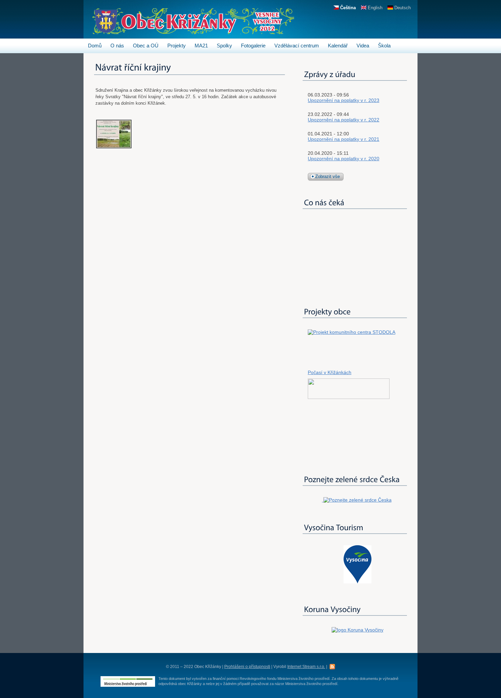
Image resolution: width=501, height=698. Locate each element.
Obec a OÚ (145, 45)
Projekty (176, 45)
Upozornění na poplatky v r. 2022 (343, 119)
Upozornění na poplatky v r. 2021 (343, 139)
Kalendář (338, 45)
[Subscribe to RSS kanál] (332, 666)
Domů (95, 45)
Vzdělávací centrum (296, 45)
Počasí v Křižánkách (329, 372)
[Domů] (193, 31)
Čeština (347, 7)
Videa (362, 45)
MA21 (201, 45)
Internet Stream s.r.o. (306, 666)
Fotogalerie (253, 45)
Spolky (224, 45)
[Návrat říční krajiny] (114, 146)
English (374, 7)
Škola (384, 45)
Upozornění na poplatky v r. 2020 (343, 158)
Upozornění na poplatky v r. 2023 (343, 100)
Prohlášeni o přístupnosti (247, 666)
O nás (117, 45)
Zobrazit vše (327, 176)
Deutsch (402, 7)
